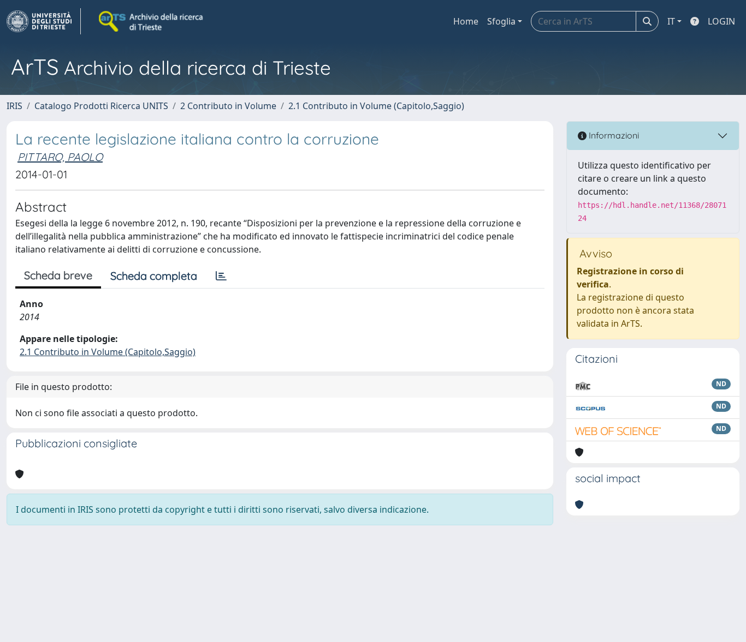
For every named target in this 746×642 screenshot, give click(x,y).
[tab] (221, 276)
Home (465, 21)
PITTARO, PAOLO (60, 157)
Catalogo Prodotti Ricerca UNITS (101, 106)
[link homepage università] (152, 21)
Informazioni (613, 135)
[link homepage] (44, 21)
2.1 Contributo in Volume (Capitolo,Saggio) (376, 106)
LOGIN (721, 21)
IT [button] (671, 21)
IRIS (14, 106)
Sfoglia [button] (501, 21)
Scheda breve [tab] (58, 275)
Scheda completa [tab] (153, 276)
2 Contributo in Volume (228, 106)
